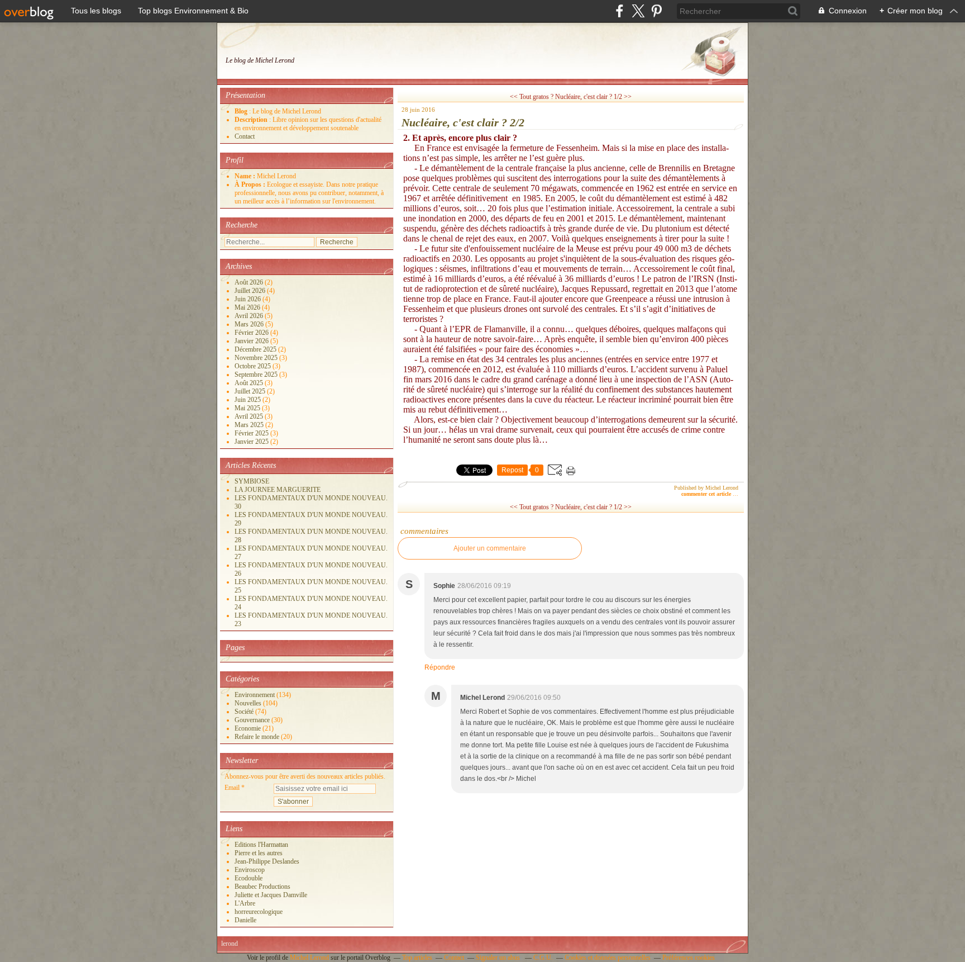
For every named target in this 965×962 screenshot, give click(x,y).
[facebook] (620, 10)
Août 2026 (250, 282)
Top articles (417, 957)
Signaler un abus (499, 957)
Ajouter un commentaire (489, 548)
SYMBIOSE (252, 481)
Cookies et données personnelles (608, 957)
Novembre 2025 (257, 358)
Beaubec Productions (262, 886)
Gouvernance (252, 720)
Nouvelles (248, 703)
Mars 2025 (250, 425)
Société (244, 711)
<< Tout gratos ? (531, 97)
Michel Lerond (309, 957)
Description (252, 120)
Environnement (255, 695)
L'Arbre (245, 903)
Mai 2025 (248, 408)
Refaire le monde (257, 737)
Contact (245, 136)
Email (232, 788)
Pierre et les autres (259, 853)
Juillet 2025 (251, 391)
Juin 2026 (248, 299)
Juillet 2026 (251, 291)
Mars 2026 (250, 324)
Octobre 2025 (254, 366)
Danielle (245, 920)
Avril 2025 (250, 416)
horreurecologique (259, 912)
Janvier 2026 (252, 341)
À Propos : (251, 184)
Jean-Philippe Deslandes (267, 861)
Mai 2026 (248, 307)
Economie (248, 728)
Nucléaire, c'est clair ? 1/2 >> (593, 97)
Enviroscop (250, 870)
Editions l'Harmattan (261, 845)
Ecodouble (248, 878)
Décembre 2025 (256, 349)
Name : (246, 176)
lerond (229, 943)
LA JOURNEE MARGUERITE (278, 490)
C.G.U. (543, 957)
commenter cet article (707, 494)
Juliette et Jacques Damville (271, 895)
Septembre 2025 (257, 374)
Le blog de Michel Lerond (260, 60)
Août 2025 (250, 383)
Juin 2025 (248, 400)
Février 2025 (252, 433)
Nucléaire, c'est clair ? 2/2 (463, 122)
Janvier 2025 (252, 442)
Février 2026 (252, 333)
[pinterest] (656, 10)
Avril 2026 (250, 316)
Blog (241, 111)
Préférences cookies (688, 957)
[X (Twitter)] (638, 10)
